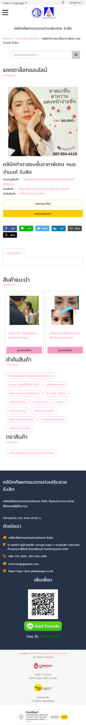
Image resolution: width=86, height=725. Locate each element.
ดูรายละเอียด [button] (22, 350)
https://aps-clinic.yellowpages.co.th (30, 571)
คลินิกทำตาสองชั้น (32, 193)
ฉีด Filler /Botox (56, 393)
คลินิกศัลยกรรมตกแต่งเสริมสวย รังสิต (44, 188)
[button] (10, 228)
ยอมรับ (64, 717)
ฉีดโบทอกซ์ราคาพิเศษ (21, 420)
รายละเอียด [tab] (13, 252)
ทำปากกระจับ (40, 402)
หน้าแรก (7, 39)
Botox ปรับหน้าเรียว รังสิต (24, 385)
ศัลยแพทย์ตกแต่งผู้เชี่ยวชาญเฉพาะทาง (31, 376)
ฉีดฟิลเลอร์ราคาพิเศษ (53, 420)
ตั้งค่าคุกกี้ (54, 717)
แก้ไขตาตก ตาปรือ (19, 428)
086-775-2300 (17, 556)
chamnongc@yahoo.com (23, 564)
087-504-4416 (37, 556)
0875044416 (50, 636)
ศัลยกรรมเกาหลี (56, 385)
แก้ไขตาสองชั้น (17, 402)
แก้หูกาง (60, 402)
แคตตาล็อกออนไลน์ (27, 39)
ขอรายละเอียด (43, 204)
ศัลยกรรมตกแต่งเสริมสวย (24, 393)
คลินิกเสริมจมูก (17, 411)
